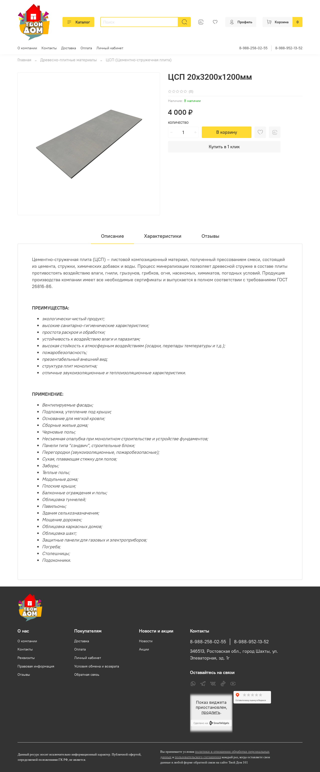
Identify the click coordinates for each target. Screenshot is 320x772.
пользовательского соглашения (198, 757)
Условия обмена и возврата (96, 666)
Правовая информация (36, 666)
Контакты (49, 48)
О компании (27, 48)
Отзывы (24, 674)
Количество (178, 122)
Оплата (86, 48)
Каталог (83, 22)
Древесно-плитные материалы (68, 59)
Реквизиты (26, 658)
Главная (24, 59)
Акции (144, 649)
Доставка (68, 48)
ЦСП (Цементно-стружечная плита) (139, 59)
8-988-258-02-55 (253, 48)
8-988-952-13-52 (288, 48)
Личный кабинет (109, 48)
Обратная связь (86, 674)
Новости (145, 641)
